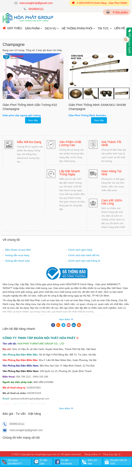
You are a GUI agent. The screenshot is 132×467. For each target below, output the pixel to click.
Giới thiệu (14, 28)
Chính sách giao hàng (80, 249)
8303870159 (34, 393)
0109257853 (34, 387)
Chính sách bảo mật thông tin (84, 260)
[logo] (28, 18)
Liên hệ (119, 28)
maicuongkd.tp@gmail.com (36, 3)
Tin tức (103, 28)
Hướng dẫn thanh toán (17, 260)
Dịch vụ (50, 28)
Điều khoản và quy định (18, 249)
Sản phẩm (32, 28)
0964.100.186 (40, 376)
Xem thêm (64, 319)
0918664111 (36, 9)
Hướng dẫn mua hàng (17, 255)
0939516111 (17, 423)
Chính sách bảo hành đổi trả (83, 255)
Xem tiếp (33, 120)
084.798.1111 (23, 376)
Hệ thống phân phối (77, 28)
